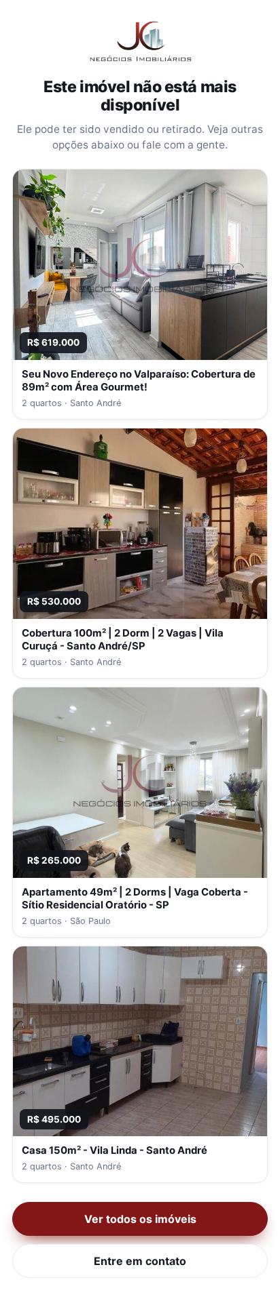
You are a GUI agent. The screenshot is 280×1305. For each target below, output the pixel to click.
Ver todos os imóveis (140, 1219)
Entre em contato (140, 1261)
